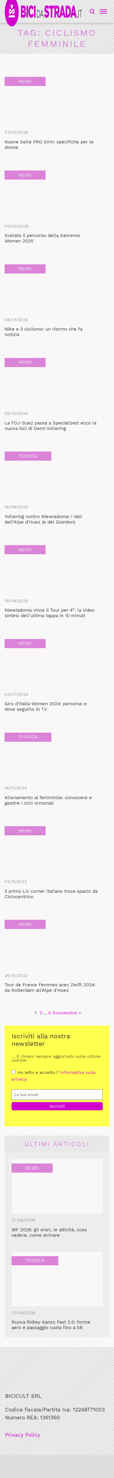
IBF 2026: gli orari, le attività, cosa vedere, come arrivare (49, 1232)
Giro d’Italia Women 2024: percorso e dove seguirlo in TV (46, 706)
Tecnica (28, 456)
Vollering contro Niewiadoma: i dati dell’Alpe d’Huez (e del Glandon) (43, 519)
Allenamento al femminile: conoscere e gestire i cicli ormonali (48, 800)
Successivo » (67, 1013)
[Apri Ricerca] (92, 11)
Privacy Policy (22, 1435)
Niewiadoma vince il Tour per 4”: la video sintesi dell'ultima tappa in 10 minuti (50, 612)
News (25, 81)
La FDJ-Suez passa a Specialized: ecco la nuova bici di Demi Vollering (50, 425)
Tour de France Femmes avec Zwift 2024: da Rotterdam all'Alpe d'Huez (50, 987)
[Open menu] (102, 11)
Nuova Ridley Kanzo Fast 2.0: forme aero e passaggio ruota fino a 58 (51, 1324)
